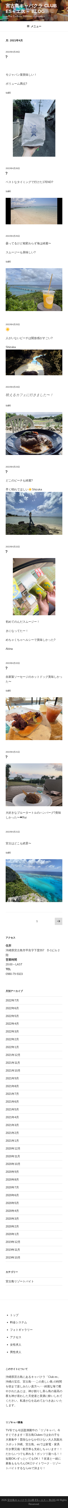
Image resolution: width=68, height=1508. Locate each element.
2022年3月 (12, 1031)
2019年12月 (13, 1241)
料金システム (18, 1322)
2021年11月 (13, 1062)
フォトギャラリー (21, 1329)
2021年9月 (12, 1078)
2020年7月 (12, 1187)
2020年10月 (13, 1163)
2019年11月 (13, 1249)
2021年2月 (12, 1132)
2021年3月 (12, 1125)
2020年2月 (12, 1226)
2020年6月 (12, 1195)
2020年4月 (12, 1210)
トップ (14, 1315)
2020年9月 (12, 1171)
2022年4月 (12, 1023)
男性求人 (15, 1352)
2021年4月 (12, 1117)
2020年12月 (13, 1148)
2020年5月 (12, 1203)
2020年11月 (13, 1156)
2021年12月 (13, 1054)
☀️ (7, 329)
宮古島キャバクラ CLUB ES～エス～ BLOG (31, 1500)
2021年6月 (12, 1101)
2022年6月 (12, 1008)
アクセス (15, 1337)
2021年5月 (12, 1109)
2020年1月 (12, 1234)
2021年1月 (12, 1140)
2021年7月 (12, 1093)
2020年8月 (12, 1179)
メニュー (36, 26)
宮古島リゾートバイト (20, 1281)
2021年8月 (12, 1086)
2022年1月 (12, 1047)
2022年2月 (12, 1039)
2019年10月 (13, 1257)
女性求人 (15, 1344)
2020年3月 (12, 1218)
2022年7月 (12, 1000)
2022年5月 (12, 1016)
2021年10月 (13, 1070)
